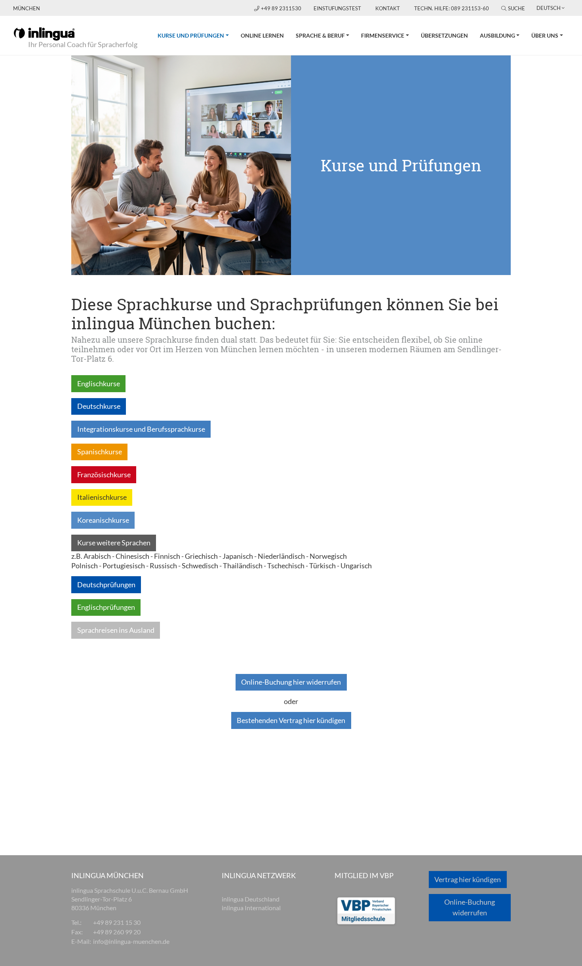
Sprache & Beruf (320, 35)
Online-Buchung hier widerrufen (291, 682)
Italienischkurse (102, 497)
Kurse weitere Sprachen (113, 542)
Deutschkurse (98, 406)
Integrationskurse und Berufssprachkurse (141, 429)
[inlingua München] (44, 33)
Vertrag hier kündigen (467, 879)
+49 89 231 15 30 (117, 922)
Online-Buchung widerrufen (469, 907)
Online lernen (262, 35)
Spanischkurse (99, 451)
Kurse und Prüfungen (196, 35)
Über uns (544, 35)
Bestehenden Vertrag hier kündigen (291, 720)
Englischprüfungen (106, 607)
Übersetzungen (444, 35)
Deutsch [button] (548, 8)
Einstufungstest (337, 8)
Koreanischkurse (103, 520)
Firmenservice (382, 35)
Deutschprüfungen (106, 584)
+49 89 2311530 (281, 8)
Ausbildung (497, 35)
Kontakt (387, 8)
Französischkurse (104, 474)
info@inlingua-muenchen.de (131, 941)
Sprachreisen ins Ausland (115, 630)
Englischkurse (98, 383)
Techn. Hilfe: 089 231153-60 (451, 8)
